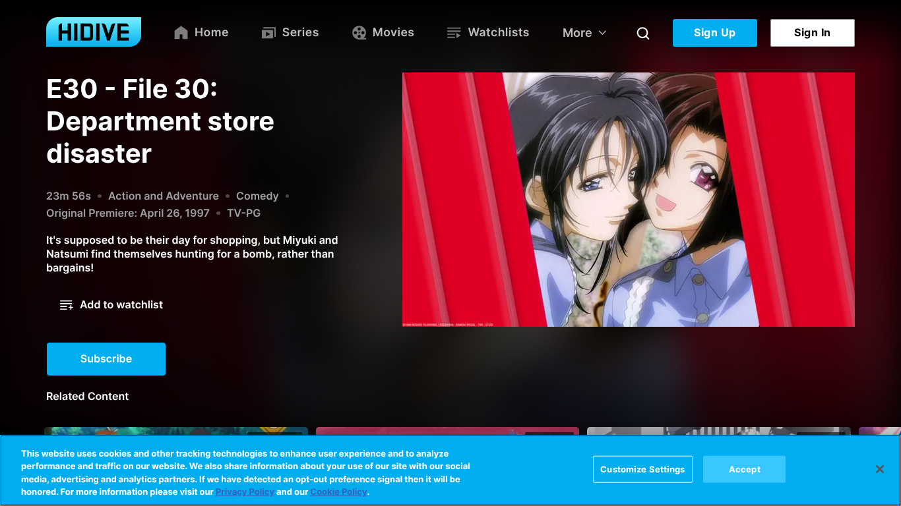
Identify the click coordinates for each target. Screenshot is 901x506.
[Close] (879, 469)
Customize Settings (642, 469)
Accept (745, 469)
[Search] (643, 32)
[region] (450, 470)
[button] (111, 305)
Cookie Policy (338, 492)
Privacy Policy (245, 492)
